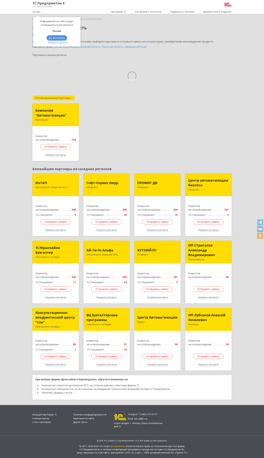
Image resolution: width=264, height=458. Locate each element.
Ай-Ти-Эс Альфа (99, 250)
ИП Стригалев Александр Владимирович (201, 250)
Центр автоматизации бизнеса (208, 182)
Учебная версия (40, 418)
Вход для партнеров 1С (44, 414)
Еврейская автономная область (82, 46)
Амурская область (112, 46)
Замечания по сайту (83, 418)
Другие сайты (80, 422)
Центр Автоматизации (157, 317)
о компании (118, 446)
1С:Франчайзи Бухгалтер (47, 250)
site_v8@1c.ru (141, 418)
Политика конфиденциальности (89, 414)
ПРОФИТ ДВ (147, 183)
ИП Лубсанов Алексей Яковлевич (207, 317)
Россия (57, 46)
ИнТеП (41, 183)
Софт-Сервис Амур (102, 183)
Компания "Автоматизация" (50, 112)
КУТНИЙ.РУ (146, 250)
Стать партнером (41, 422)
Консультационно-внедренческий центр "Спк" (55, 317)
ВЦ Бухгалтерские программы (102, 317)
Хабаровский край (136, 46)
